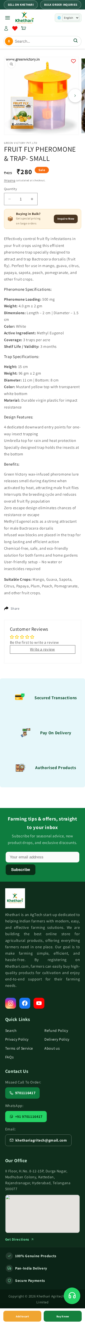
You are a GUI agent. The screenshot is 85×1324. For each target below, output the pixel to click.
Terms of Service (19, 1048)
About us (52, 1048)
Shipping (9, 180)
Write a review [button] (42, 649)
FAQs (9, 1057)
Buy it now (62, 1316)
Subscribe (20, 869)
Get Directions (17, 1239)
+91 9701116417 (28, 1116)
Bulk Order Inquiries (60, 5)
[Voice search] (9, 41)
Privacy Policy (17, 1039)
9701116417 (25, 1092)
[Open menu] (8, 18)
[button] (23, 28)
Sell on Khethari (21, 5)
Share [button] (15, 608)
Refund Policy (56, 1030)
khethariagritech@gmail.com (41, 1140)
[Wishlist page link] (15, 28)
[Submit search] (75, 41)
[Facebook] (24, 1003)
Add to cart (22, 1316)
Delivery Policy (56, 1039)
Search (11, 1030)
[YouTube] (39, 1003)
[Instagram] (10, 1003)
